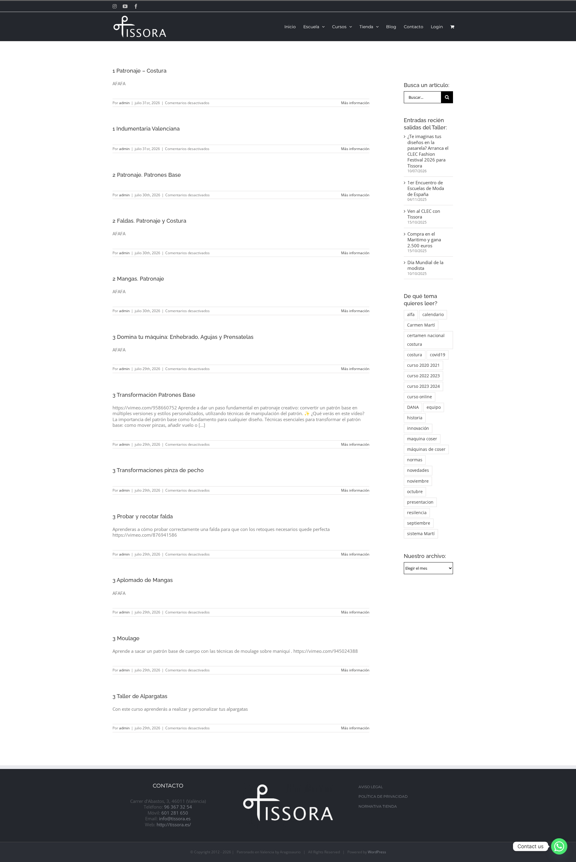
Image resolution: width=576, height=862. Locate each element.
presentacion (420, 502)
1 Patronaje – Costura (139, 71)
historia (414, 417)
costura (414, 354)
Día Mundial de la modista (425, 265)
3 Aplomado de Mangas (142, 580)
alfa (411, 314)
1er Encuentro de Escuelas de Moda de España (425, 188)
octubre (415, 491)
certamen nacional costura (426, 340)
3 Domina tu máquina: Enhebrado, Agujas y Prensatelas (183, 337)
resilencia (417, 512)
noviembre (418, 481)
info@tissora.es (174, 818)
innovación (418, 428)
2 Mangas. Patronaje (138, 279)
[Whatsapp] (559, 846)
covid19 (437, 354)
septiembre (418, 523)
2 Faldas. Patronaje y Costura (149, 221)
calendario (433, 314)
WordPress (377, 851)
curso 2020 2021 (423, 365)
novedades (418, 470)
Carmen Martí (421, 325)
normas (414, 460)
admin (124, 102)
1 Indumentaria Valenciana (146, 128)
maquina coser (422, 439)
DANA (413, 407)
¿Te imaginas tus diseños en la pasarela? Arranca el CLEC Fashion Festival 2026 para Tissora (427, 151)
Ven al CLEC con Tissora (423, 214)
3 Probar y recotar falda (142, 516)
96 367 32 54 (178, 807)
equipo (434, 407)
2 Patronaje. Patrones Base (146, 175)
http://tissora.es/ (174, 824)
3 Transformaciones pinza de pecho (158, 470)
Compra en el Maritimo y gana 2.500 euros (424, 240)
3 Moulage (126, 638)
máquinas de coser (426, 449)
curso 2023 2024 (423, 386)
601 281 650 (174, 813)
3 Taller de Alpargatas (139, 696)
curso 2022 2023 (423, 375)
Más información (355, 102)
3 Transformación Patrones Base (153, 395)
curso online (419, 396)
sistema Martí (421, 533)
